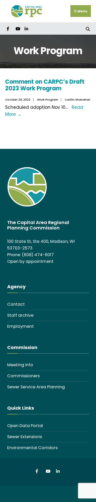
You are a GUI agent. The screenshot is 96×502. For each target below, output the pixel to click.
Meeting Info (20, 365)
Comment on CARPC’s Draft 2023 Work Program (44, 85)
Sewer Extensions (24, 437)
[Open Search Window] (87, 28)
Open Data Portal (25, 426)
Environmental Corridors (32, 448)
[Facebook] (8, 28)
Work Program (47, 100)
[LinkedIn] (26, 28)
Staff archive (20, 315)
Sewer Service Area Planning (36, 387)
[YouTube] (17, 28)
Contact (16, 304)
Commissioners (23, 376)
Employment (20, 326)
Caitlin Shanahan (77, 100)
